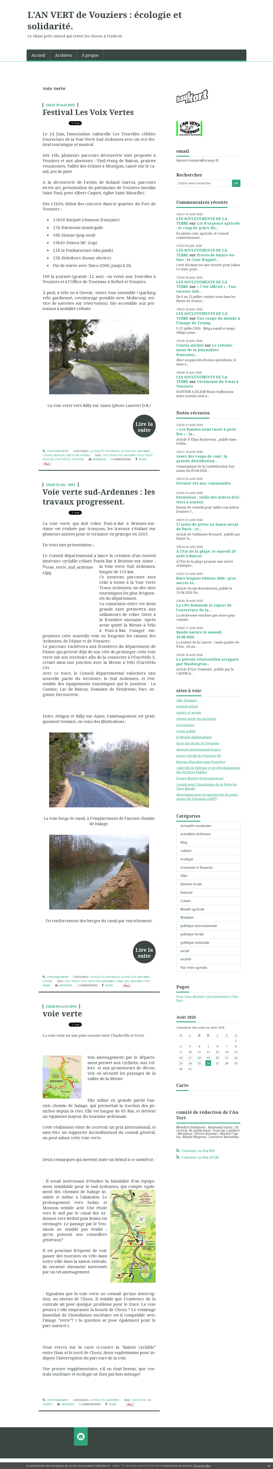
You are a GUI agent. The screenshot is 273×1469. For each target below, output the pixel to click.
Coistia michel (190, 345)
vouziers (78, 459)
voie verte (145, 455)
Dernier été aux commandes (203, 483)
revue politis (185, 731)
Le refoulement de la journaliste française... (204, 350)
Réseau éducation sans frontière (200, 762)
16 (180, 1058)
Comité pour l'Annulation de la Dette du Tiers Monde (206, 786)
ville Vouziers (186, 700)
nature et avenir (188, 712)
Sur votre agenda (78, 455)
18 (199, 1058)
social (184, 951)
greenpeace (185, 725)
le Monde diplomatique (194, 737)
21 (226, 1058)
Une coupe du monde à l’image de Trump (208, 320)
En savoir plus (202, 1465)
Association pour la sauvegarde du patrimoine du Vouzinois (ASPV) (207, 796)
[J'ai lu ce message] (269, 1465)
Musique (59, 455)
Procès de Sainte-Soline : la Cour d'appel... (205, 257)
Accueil (38, 55)
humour (186, 892)
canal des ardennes (129, 981)
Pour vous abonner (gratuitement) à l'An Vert (207, 999)
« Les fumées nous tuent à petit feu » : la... (206, 431)
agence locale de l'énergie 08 (198, 755)
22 (235, 1058)
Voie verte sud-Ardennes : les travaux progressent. (99, 497)
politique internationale (198, 926)
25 (199, 1063)
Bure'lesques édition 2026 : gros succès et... (206, 580)
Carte (182, 1085)
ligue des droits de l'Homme (197, 743)
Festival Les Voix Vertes (88, 112)
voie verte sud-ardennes (120, 455)
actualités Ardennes (135, 451)
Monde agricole (192, 909)
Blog (183, 842)
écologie (186, 859)
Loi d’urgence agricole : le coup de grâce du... (208, 225)
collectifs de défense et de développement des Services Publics (208, 770)
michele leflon (187, 706)
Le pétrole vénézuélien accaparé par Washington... (207, 661)
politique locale (192, 934)
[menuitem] (38, 55)
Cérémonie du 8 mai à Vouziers (207, 384)
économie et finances (196, 867)
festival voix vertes (57, 459)
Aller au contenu (14, 3)
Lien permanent (57, 451)
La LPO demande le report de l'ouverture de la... (204, 607)
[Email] (81, 1436)
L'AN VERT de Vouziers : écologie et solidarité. (105, 20)
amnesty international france (198, 749)
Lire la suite (144, 426)
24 (190, 1063)
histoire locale (191, 884)
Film (183, 875)
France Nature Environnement (199, 778)
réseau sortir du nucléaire (196, 719)
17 (190, 1058)
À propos (90, 55)
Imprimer (99, 459)
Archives (63, 55)
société (185, 959)
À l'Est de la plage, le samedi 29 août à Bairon (205, 553)
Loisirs (47, 455)
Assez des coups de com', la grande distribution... (201, 458)
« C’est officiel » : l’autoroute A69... (206, 288)
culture (186, 850)
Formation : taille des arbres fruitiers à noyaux (208, 499)
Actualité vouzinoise (105, 451)
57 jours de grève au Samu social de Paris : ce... (207, 526)
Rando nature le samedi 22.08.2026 (199, 634)
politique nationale (194, 942)
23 (180, 1063)
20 (217, 1058)
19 (208, 1058)
